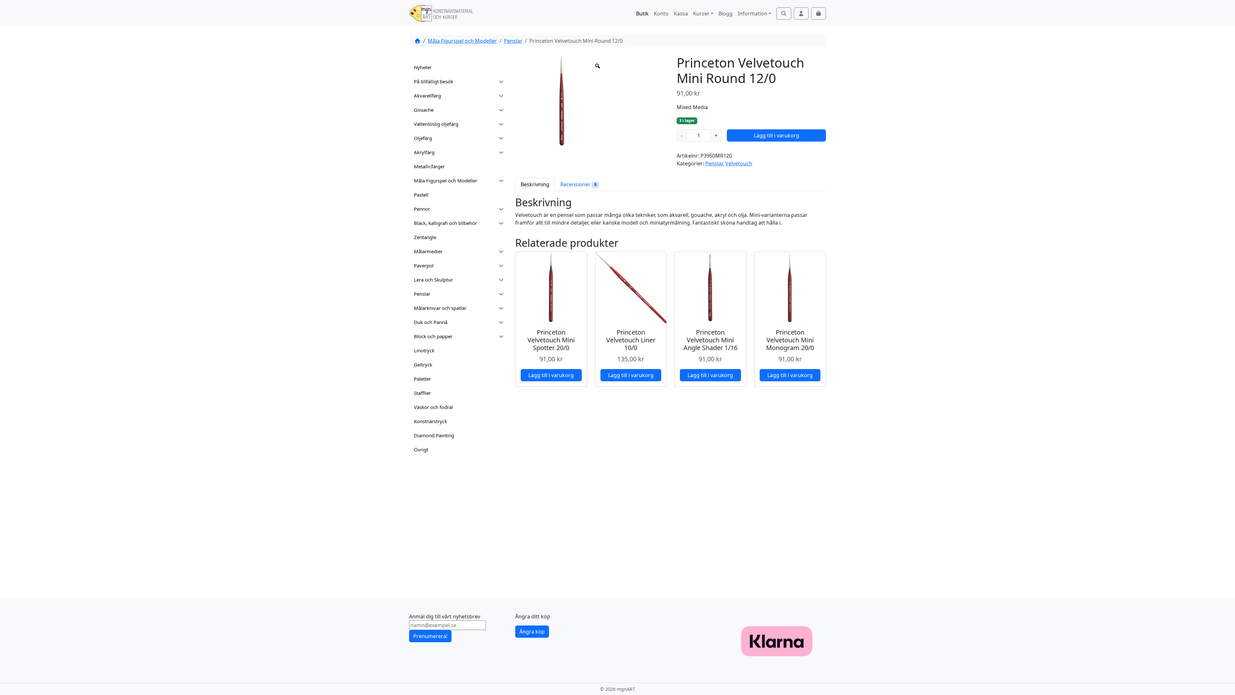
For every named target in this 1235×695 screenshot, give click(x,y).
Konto (661, 13)
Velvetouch (738, 163)
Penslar (513, 40)
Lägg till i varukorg (776, 135)
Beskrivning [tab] (535, 184)
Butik (642, 13)
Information (752, 13)
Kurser (701, 13)
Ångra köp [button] (532, 631)
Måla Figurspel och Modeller (462, 40)
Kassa (681, 13)
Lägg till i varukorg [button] (551, 375)
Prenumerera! (430, 636)
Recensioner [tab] (578, 184)
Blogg (725, 13)
